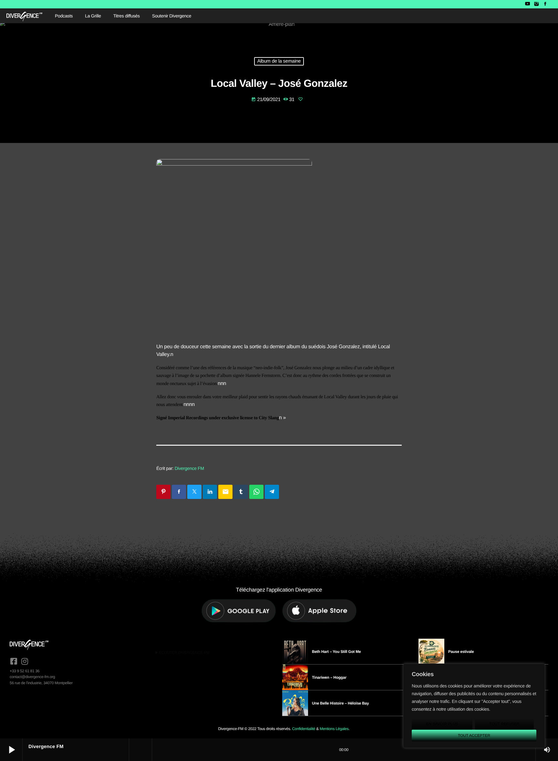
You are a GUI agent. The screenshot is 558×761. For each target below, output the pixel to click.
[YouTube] (527, 4)
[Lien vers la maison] (24, 16)
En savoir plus (442, 724)
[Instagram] (536, 4)
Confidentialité (303, 728)
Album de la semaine (279, 61)
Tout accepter (474, 735)
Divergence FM (189, 468)
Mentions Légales (334, 728)
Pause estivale (461, 651)
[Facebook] (545, 4)
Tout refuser (505, 724)
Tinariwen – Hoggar (329, 677)
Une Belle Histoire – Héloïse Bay (340, 703)
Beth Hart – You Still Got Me (336, 651)
